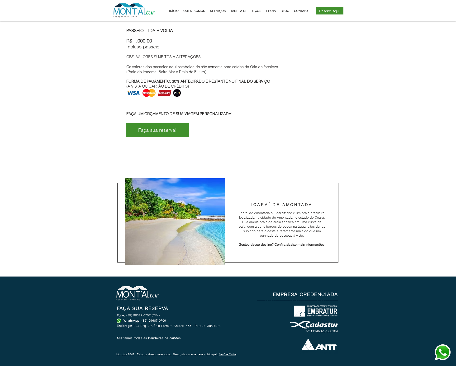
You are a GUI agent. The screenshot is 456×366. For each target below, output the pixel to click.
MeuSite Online (227, 354)
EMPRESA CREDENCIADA (305, 294)
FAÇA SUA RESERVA (142, 308)
